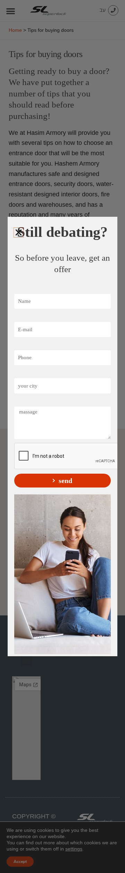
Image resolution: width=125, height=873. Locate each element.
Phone (23, 345)
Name (22, 289)
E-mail (22, 317)
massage (24, 401)
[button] (18, 232)
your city (26, 373)
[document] (62, 436)
